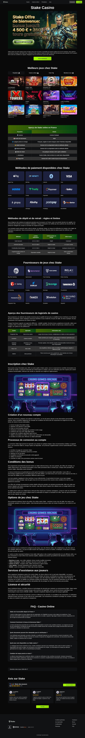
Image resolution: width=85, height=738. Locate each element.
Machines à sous (68, 72)
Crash (50, 72)
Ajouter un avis (69, 684)
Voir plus (42, 706)
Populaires (15, 72)
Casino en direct (33, 72)
